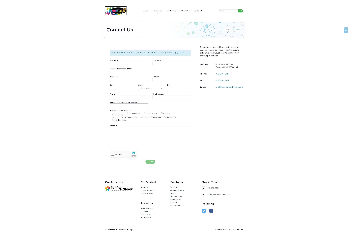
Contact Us (198, 11)
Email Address (158, 94)
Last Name (157, 60)
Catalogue (158, 11)
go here (180, 52)
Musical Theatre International (125, 117)
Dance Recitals (175, 199)
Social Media (171, 117)
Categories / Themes (177, 190)
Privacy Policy (146, 217)
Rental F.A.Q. (145, 187)
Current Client (134, 113)
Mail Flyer (166, 113)
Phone (112, 94)
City (111, 85)
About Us (184, 11)
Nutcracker (174, 202)
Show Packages (176, 196)
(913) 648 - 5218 (222, 80)
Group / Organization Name (120, 68)
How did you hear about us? (121, 110)
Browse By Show (147, 193)
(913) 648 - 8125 (222, 74)
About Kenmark (146, 208)
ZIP (168, 85)
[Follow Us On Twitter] (204, 211)
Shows (172, 193)
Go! (240, 11)
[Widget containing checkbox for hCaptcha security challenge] (123, 154)
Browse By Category (148, 190)
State (140, 85)
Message (113, 125)
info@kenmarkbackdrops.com (229, 87)
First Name (114, 60)
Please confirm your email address (123, 102)
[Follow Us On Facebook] (211, 211)
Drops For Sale (175, 205)
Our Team (144, 211)
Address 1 (113, 77)
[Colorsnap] (120, 188)
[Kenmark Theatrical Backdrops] (116, 10)
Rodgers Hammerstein (152, 117)
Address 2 (156, 77)
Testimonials (145, 214)
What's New (174, 187)
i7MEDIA (239, 230)
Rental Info (171, 11)
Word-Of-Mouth (120, 120)
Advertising (118, 115)
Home (145, 11)
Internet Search (151, 113)
